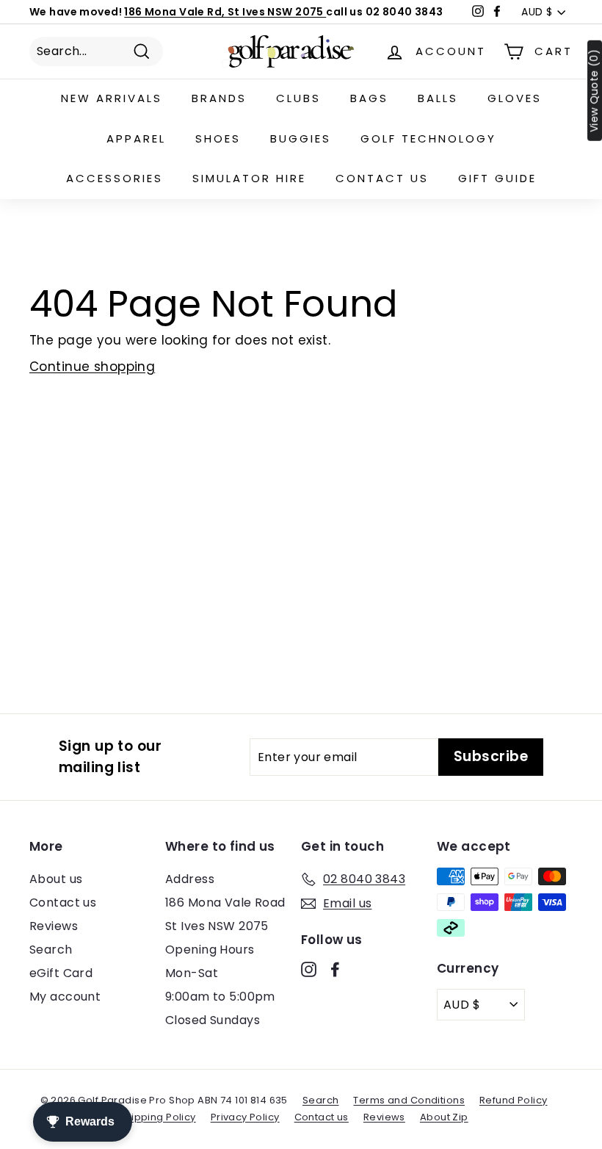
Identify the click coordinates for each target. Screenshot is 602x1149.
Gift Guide (497, 178)
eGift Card (61, 973)
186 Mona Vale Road (225, 902)
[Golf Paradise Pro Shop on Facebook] (335, 969)
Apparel (136, 138)
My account (65, 996)
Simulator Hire (249, 178)
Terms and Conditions (409, 1100)
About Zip (444, 1117)
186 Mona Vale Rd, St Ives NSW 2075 (225, 11)
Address (189, 879)
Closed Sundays (212, 1020)
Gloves (514, 98)
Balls (438, 98)
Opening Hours (210, 949)
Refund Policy (513, 1100)
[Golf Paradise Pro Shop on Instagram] (308, 969)
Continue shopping (92, 366)
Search (51, 949)
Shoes (218, 138)
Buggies (300, 138)
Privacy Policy (245, 1117)
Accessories (114, 178)
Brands (219, 98)
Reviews (53, 926)
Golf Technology (428, 138)
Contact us (382, 178)
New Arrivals (111, 98)
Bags (369, 98)
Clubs (298, 98)
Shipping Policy (157, 1117)
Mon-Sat (191, 973)
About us (55, 879)
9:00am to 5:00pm (220, 996)
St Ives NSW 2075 (217, 926)
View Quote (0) (594, 90)
